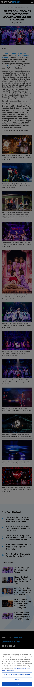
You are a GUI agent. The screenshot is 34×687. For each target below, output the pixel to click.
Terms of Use (10, 670)
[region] (17, 668)
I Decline (17, 679)
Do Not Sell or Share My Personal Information (17, 674)
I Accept (17, 684)
